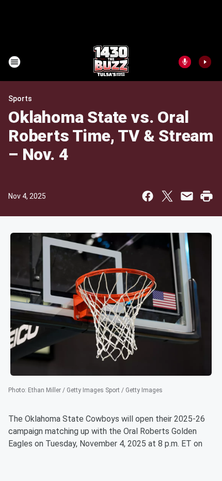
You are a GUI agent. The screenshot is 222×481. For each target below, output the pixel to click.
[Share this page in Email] (187, 196)
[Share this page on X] (167, 196)
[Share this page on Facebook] (147, 196)
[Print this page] (206, 196)
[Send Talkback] (185, 62)
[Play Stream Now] (205, 62)
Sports (20, 98)
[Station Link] (111, 61)
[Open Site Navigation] (14, 62)
